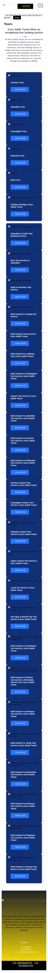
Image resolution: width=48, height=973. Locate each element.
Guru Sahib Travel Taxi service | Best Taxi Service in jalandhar (23, 16)
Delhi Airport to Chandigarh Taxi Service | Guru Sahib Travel (24, 376)
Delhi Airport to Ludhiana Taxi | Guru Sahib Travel (23, 355)
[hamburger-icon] (40, 5)
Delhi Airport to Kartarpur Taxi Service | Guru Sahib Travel (23, 806)
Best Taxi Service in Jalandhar (20, 261)
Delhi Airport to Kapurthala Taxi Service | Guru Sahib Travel (23, 774)
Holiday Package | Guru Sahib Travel (22, 205)
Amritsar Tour (17, 82)
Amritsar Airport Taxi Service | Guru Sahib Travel (24, 484)
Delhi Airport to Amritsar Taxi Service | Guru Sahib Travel (23, 440)
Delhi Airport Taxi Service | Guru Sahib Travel (23, 335)
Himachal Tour (17, 156)
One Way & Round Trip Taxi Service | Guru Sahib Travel (24, 618)
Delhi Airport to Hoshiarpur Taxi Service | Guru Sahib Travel (23, 648)
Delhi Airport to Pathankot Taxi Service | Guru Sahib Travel (23, 462)
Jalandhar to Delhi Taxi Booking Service (21, 235)
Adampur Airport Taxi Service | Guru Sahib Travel (24, 533)
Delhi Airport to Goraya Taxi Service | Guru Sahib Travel (24, 868)
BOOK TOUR (20, 89)
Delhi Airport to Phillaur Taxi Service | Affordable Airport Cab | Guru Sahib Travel (22, 681)
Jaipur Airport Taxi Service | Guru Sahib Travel (24, 562)
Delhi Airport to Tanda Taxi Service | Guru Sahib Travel (24, 744)
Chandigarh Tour (19, 131)
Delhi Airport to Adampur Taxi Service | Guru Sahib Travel (23, 713)
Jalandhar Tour (18, 107)
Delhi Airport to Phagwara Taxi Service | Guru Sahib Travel (23, 837)
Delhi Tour (15, 180)
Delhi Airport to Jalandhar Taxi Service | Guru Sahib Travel (23, 418)
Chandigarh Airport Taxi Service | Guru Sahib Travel (24, 504)
